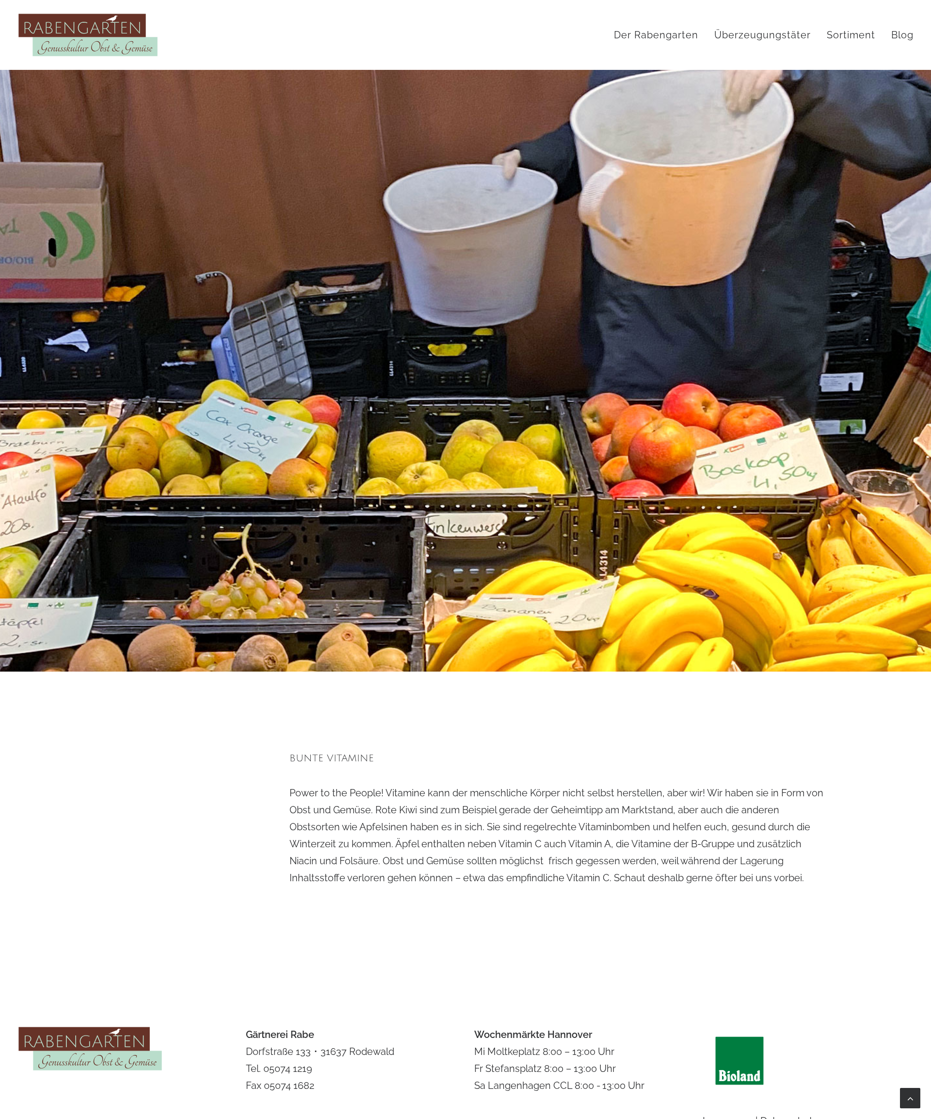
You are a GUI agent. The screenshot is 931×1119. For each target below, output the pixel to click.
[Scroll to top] (910, 1097)
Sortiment (851, 35)
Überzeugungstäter (762, 35)
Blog (902, 35)
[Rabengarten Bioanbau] (88, 35)
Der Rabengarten (656, 35)
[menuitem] (659, 35)
